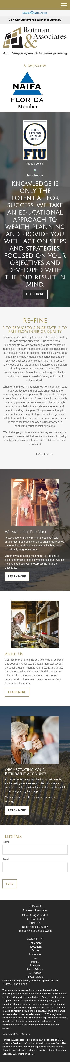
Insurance (35, 954)
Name (6, 841)
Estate (35, 950)
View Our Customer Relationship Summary (35, 19)
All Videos (35, 973)
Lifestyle (35, 965)
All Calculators (35, 976)
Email (5, 859)
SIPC (30, 1053)
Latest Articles (35, 969)
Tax (35, 958)
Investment (35, 946)
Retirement (35, 943)
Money (35, 961)
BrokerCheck (19, 984)
